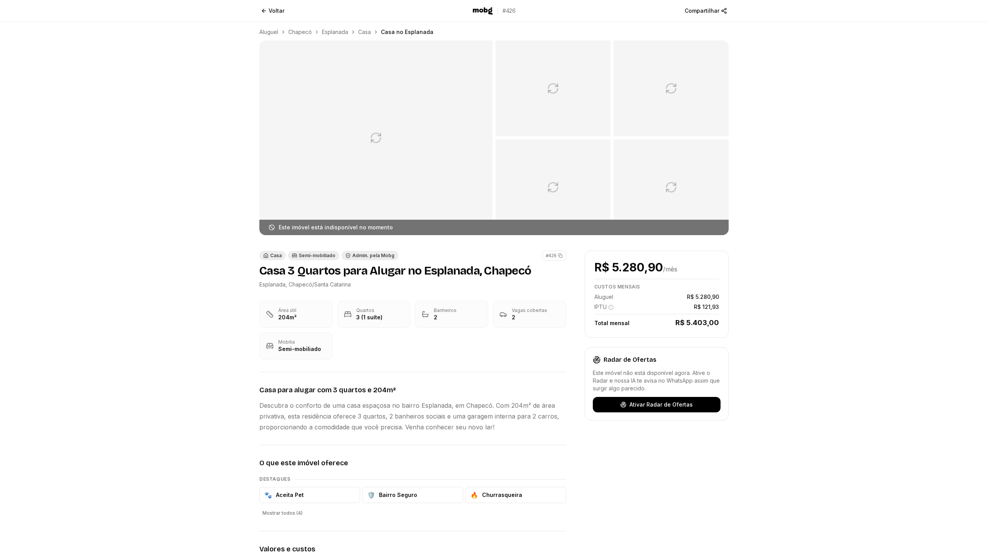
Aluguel (268, 32)
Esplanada (335, 32)
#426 (551, 255)
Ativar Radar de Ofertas (661, 404)
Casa (364, 32)
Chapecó (300, 32)
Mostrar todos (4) (282, 513)
